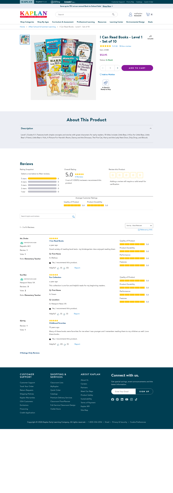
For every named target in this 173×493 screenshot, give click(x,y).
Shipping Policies (27, 393)
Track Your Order (27, 386)
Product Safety (87, 395)
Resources (102, 22)
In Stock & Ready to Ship (106, 88)
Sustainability (86, 398)
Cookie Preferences (138, 422)
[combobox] (141, 225)
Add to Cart (137, 68)
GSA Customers (26, 401)
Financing (24, 409)
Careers (84, 383)
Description (27, 128)
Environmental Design (135, 22)
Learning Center (116, 22)
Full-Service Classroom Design (62, 405)
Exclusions (24, 405)
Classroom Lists (56, 382)
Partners (84, 387)
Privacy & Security (119, 422)
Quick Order (148, 2)
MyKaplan (54, 386)
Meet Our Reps (87, 391)
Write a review (125, 46)
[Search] (113, 14)
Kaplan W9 (85, 406)
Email (107, 422)
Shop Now (107, 6)
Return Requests (26, 390)
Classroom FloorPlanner (60, 401)
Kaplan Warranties (27, 397)
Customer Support (118, 2)
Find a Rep (130, 2)
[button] (135, 14)
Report (77, 267)
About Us (84, 380)
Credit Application (27, 412)
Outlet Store (55, 409)
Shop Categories (27, 22)
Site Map (84, 410)
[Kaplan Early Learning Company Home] (34, 14)
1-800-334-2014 (95, 422)
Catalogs (139, 2)
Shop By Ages (43, 22)
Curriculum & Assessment (62, 22)
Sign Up (144, 391)
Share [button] (150, 39)
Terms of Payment (88, 402)
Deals (150, 22)
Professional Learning (86, 22)
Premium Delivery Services (61, 397)
